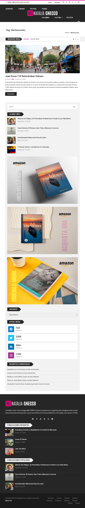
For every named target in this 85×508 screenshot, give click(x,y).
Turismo (21, 9)
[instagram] (75, 2)
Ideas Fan (8, 500)
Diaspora (9, 9)
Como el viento (21, 439)
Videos (70, 503)
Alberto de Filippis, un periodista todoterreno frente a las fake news (44, 119)
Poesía (44, 9)
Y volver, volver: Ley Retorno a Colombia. (33, 147)
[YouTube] (78, 2)
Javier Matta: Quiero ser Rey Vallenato (26, 377)
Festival (33, 9)
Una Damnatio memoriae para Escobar (32, 137)
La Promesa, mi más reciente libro (28, 369)
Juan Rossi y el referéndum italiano (24, 76)
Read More (11, 94)
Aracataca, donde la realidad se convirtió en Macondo (36, 430)
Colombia (45, 17)
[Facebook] (63, 2)
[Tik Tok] (69, 2)
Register (57, 2)
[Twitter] (66, 2)
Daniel (9, 380)
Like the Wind (34, 39)
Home (67, 32)
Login (50, 2)
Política (69, 17)
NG (13, 79)
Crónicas (49, 500)
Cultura (58, 17)
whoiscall (10, 384)
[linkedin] (72, 2)
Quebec (67, 498)
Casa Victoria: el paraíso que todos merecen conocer (38, 128)
